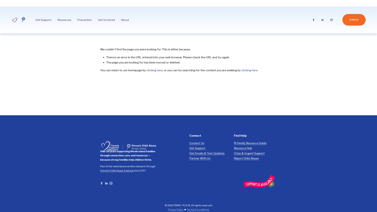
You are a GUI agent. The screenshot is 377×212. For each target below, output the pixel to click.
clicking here (154, 70)
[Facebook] (313, 19)
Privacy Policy (175, 209)
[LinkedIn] (322, 19)
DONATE (354, 20)
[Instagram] (331, 19)
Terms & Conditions (198, 209)
